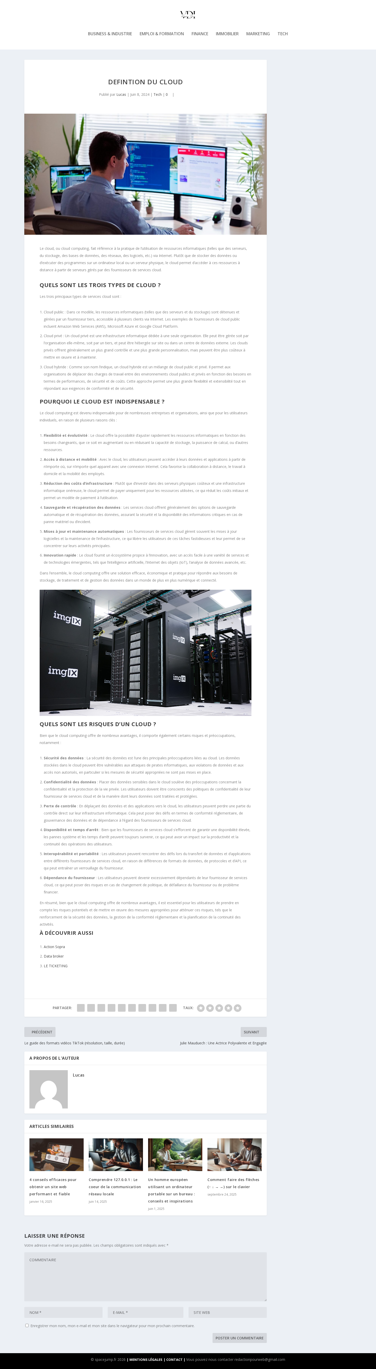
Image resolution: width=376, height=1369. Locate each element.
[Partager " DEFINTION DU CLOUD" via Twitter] (91, 1008)
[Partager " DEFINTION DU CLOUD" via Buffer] (142, 1008)
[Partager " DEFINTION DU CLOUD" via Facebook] (81, 1008)
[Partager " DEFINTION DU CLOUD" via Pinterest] (122, 1008)
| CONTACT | (174, 1359)
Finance (200, 34)
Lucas (121, 94)
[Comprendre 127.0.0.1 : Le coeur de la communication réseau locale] (116, 1154)
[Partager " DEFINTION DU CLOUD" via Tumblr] (111, 1008)
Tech (283, 34)
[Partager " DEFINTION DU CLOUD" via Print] (173, 1008)
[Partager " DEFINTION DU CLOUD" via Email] (163, 1008)
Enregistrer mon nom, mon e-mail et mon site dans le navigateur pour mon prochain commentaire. (112, 1325)
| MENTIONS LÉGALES (144, 1359)
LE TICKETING (56, 965)
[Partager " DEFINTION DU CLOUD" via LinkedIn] (132, 1008)
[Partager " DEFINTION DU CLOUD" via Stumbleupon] (152, 1008)
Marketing (258, 34)
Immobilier (227, 34)
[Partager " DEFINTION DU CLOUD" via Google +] (101, 1008)
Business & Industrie (110, 34)
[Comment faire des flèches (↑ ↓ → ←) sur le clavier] (234, 1154)
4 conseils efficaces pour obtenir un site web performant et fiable (53, 1186)
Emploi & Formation (162, 34)
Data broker (54, 956)
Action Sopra (54, 946)
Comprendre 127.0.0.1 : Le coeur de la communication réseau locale (115, 1186)
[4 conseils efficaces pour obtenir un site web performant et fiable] (56, 1154)
